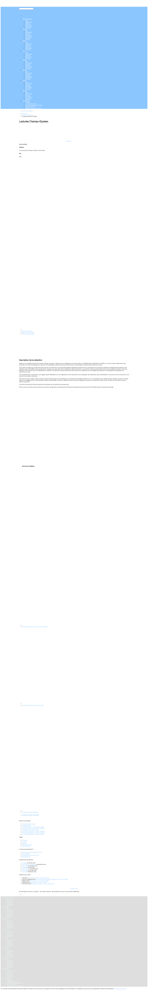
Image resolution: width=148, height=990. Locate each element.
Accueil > (24, 113)
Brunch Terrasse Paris (28, 334)
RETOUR (68, 141)
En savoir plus (118, 988)
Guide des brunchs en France (30, 855)
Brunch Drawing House (28, 824)
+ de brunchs (25, 101)
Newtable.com (26, 856)
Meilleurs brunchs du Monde (33, 108)
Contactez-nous (74, 888)
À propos (28, 102)
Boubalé (24, 867)
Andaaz (24, 863)
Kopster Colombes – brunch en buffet (33, 705)
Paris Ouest (28, 26)
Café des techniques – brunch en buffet (33, 832)
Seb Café (24, 866)
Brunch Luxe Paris (27, 331)
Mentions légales (27, 844)
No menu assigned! (27, 111)
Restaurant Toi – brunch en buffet (39, 880)
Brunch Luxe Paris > (27, 115)
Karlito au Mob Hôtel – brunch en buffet (33, 831)
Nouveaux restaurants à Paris (33, 105)
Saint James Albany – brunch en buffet (38, 878)
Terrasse (24, 90)
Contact (24, 843)
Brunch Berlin (26, 854)
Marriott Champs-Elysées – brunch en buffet (34, 626)
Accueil (24, 841)
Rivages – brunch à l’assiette (30, 812)
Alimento (24, 871)
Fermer (124, 988)
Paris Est (27, 23)
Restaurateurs (26, 846)
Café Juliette (25, 868)
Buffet (24, 41)
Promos (27, 39)
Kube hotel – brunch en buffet (38, 882)
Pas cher (24, 29)
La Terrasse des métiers (29, 864)
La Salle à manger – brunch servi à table (43, 883)
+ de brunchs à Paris (30, 103)
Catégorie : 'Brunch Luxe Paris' (30, 815)
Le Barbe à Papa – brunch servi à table (33, 827)
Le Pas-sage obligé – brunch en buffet (33, 834)
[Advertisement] (65, 346)
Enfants (24, 60)
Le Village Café (26, 825)
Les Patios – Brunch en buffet (30, 829)
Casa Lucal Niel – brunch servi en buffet (33, 828)
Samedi (24, 70)
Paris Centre (28, 22)
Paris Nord (28, 25)
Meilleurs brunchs (27, 19)
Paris (26, 20)
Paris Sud (28, 28)
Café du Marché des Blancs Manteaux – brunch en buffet (52, 879)
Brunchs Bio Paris (30, 106)
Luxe (23, 51)
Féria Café (25, 870)
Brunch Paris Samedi (28, 332)
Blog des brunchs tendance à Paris (32, 852)
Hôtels (24, 80)
